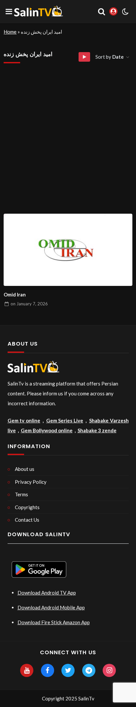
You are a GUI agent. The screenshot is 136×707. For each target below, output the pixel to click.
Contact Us (27, 520)
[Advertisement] (68, 142)
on (29, 303)
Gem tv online (24, 420)
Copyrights (27, 507)
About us (24, 469)
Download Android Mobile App (51, 607)
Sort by (109, 57)
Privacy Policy (31, 482)
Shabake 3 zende (97, 430)
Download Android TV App (46, 593)
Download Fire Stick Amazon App (53, 622)
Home (10, 32)
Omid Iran (15, 294)
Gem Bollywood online (47, 430)
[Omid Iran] (68, 250)
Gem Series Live (64, 420)
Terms (21, 494)
